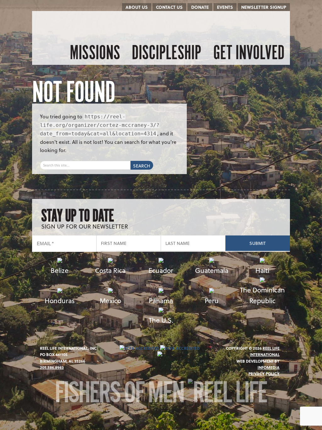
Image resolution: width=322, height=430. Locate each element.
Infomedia (269, 367)
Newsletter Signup (263, 7)
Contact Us (169, 7)
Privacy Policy (264, 373)
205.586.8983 (52, 367)
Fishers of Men (121, 395)
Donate (200, 7)
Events (225, 7)
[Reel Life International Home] (64, 25)
